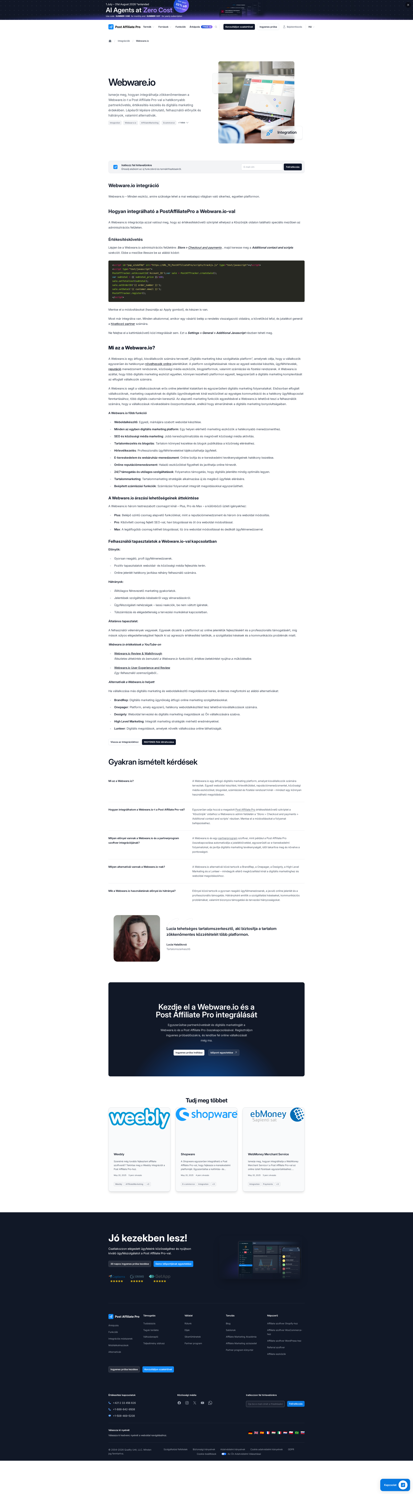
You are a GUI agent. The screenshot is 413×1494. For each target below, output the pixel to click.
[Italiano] (279, 1432)
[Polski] (291, 1432)
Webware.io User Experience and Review (142, 667)
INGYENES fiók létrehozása (159, 742)
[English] (256, 1432)
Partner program (193, 1343)
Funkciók (113, 1332)
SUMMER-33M (123, 16)
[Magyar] (274, 1432)
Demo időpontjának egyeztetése (173, 1263)
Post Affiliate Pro (245, 809)
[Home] (110, 41)
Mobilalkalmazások (118, 1345)
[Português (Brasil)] (297, 1432)
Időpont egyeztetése (221, 1052)
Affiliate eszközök (276, 1354)
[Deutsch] (250, 1432)
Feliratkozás (293, 166)
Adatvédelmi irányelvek (232, 1449)
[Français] (268, 1432)
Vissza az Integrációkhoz (125, 742)
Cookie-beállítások (206, 1453)
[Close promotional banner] (408, 5)
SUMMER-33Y (153, 16)
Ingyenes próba (268, 26)
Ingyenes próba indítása (189, 1052)
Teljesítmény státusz (154, 1343)
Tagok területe (151, 1330)
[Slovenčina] (303, 1432)
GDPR (291, 1449)
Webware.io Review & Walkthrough (138, 653)
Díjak (187, 1330)
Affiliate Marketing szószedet (241, 1343)
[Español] (262, 1432)
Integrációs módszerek (120, 1338)
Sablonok (231, 1330)
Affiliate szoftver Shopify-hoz (282, 1323)
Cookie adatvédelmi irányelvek (266, 1449)
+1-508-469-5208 (124, 1415)
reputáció (114, 369)
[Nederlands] (285, 1432)
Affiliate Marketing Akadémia (241, 1336)
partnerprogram (227, 838)
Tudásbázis (149, 1323)
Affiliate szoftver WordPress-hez (284, 1340)
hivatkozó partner (123, 323)
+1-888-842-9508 (124, 1409)
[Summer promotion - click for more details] (206, 10)
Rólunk (188, 1323)
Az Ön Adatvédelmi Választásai (244, 1453)
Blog (228, 1323)
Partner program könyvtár (239, 1350)
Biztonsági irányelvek (204, 1449)
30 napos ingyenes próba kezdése (130, 1263)
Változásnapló (150, 1336)
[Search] (218, 27)
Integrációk (124, 40)
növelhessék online (158, 364)
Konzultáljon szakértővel (239, 26)
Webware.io (142, 40)
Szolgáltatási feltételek (176, 1449)
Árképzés (113, 1325)
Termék (147, 26)
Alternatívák (114, 1351)
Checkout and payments (205, 247)
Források (163, 26)
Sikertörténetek (193, 1336)
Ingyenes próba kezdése (124, 1369)
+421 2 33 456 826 (124, 1402)
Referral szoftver (276, 1347)
